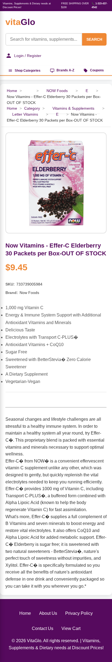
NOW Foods (57, 91)
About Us (48, 613)
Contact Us (42, 628)
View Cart (70, 628)
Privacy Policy (79, 613)
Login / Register (27, 55)
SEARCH (94, 39)
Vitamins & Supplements (73, 108)
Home (12, 91)
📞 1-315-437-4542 (99, 5)
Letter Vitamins (25, 114)
